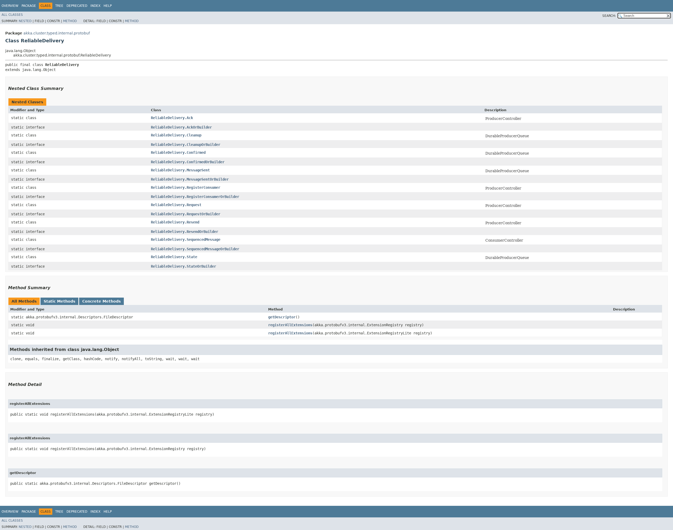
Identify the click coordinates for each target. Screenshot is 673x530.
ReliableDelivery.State (174, 257)
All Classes (12, 15)
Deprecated (77, 6)
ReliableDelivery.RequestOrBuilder (185, 214)
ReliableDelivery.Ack (172, 118)
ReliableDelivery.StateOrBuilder (183, 266)
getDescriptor (281, 317)
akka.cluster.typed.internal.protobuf (56, 33)
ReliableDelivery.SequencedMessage (185, 239)
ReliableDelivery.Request (176, 205)
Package (29, 6)
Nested (25, 21)
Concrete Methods (101, 301)
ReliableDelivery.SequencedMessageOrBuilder (195, 249)
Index (95, 6)
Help (108, 6)
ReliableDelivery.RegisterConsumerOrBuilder (195, 197)
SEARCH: (609, 16)
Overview (10, 6)
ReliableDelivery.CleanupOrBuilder (185, 144)
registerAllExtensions (290, 325)
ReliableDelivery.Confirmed (178, 152)
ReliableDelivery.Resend (175, 222)
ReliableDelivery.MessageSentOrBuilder (190, 179)
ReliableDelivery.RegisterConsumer (185, 187)
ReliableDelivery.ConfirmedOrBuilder (188, 162)
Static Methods (59, 301)
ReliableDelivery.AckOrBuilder (181, 127)
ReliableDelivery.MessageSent (180, 170)
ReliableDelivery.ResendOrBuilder (184, 232)
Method (70, 21)
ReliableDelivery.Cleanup (176, 135)
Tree (59, 6)
